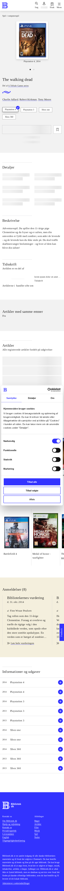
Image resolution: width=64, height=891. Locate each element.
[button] (32, 682)
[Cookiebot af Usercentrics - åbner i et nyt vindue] (48, 390)
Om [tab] (52, 398)
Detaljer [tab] (32, 398)
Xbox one (46, 110)
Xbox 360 (9, 117)
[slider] (32, 43)
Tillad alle (32, 481)
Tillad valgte (32, 490)
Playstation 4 (10, 109)
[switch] (56, 450)
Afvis (32, 499)
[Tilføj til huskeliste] (57, 129)
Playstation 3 (28, 110)
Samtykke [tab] (11, 398)
